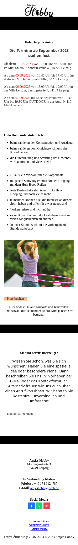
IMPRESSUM (39, 529)
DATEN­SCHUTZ (39, 525)
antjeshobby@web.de (44, 488)
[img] (39, 11)
